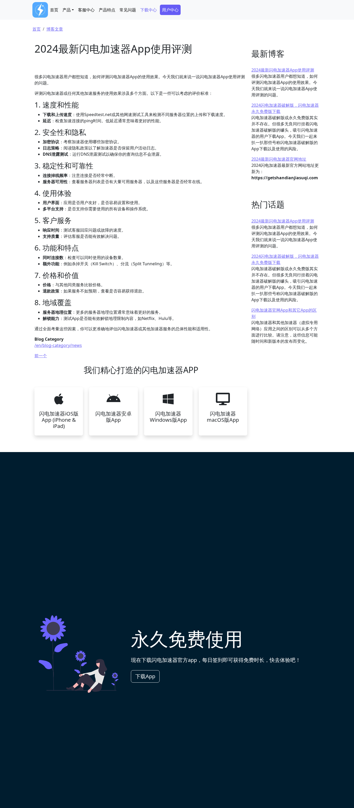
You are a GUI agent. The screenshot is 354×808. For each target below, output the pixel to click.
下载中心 (148, 10)
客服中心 (86, 10)
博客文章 (54, 29)
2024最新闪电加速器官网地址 (278, 159)
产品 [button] (66, 10)
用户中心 (170, 10)
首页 (54, 10)
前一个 (40, 356)
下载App (145, 676)
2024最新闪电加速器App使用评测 (282, 70)
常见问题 (127, 10)
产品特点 (107, 10)
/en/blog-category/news (58, 345)
